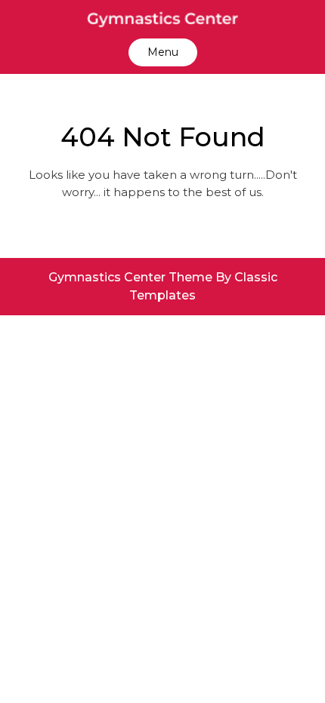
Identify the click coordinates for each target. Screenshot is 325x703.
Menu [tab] (162, 52)
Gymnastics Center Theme (131, 277)
